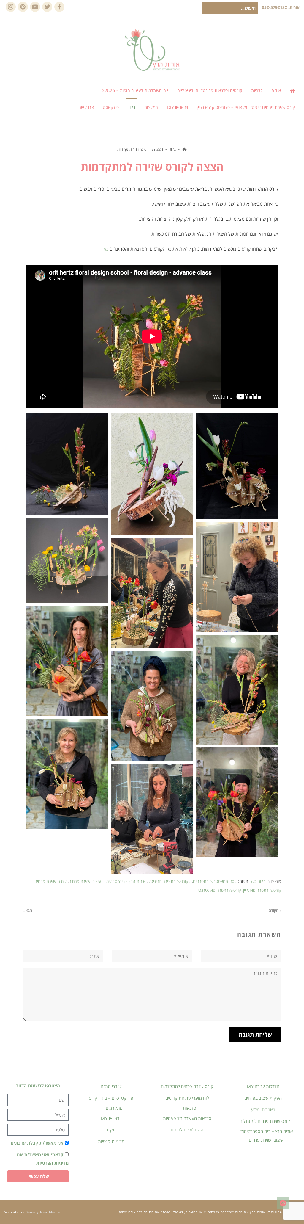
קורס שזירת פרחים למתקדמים (187, 1086)
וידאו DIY (111, 1118)
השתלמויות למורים (187, 1130)
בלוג (261, 881)
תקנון (111, 1130)
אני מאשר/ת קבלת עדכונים (37, 1143)
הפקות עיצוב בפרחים (263, 1098)
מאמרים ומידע (263, 1109)
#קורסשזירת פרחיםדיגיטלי (169, 881)
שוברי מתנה (111, 1086)
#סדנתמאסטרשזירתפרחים (215, 881)
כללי (252, 881)
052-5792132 (274, 7)
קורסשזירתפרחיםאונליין (262, 890)
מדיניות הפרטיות (52, 1163)
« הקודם (275, 910)
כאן (105, 249)
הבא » (27, 910)
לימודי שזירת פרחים (50, 881)
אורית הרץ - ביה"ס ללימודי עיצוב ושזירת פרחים (107, 881)
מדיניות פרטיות (111, 1141)
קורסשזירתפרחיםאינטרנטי (219, 890)
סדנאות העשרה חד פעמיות (187, 1118)
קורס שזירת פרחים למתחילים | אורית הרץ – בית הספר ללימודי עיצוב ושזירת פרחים (264, 1130)
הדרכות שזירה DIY (263, 1086)
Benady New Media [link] (43, 1212)
